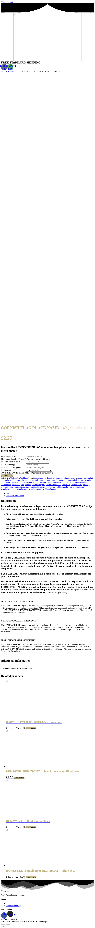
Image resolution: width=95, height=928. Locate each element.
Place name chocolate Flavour (12, 459)
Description (10, 493)
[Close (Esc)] (2, 924)
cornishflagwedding (8, 480)
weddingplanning (49, 489)
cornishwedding (23, 480)
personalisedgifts (38, 485)
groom (65, 482)
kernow (71, 482)
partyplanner (26, 485)
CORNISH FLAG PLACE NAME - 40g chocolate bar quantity (26, 473)
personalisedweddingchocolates (58, 485)
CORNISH (14, 478)
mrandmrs (16, 485)
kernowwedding (81, 482)
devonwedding (45, 482)
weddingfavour (7, 487)
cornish (80, 478)
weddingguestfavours (63, 487)
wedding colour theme (10, 462)
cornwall (34, 480)
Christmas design (7, 470)
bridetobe (41, 478)
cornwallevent (44, 480)
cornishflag (88, 478)
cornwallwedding (85, 480)
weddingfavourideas (22, 487)
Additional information (15, 496)
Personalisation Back (9, 456)
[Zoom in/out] (9, 924)
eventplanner (56, 482)
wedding (86, 485)
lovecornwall (6, 485)
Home (3, 71)
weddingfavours (37, 487)
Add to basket (7, 475)
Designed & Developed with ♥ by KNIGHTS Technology (24, 921)
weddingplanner (35, 489)
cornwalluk (72, 480)
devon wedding (32, 482)
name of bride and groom (11, 467)
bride (35, 478)
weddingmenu (22, 489)
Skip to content (7, 2)
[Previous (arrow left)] (2, 926)
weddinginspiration (8, 489)
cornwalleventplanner (59, 480)
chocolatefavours (53, 478)
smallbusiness (76, 485)
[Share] (4, 924)
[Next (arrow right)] (4, 926)
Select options (30, 728)
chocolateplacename (68, 478)
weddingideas (78, 487)
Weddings (11, 71)
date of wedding (7, 465)
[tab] (50, 493)
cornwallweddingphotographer (13, 482)
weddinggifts (49, 487)
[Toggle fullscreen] (7, 924)
